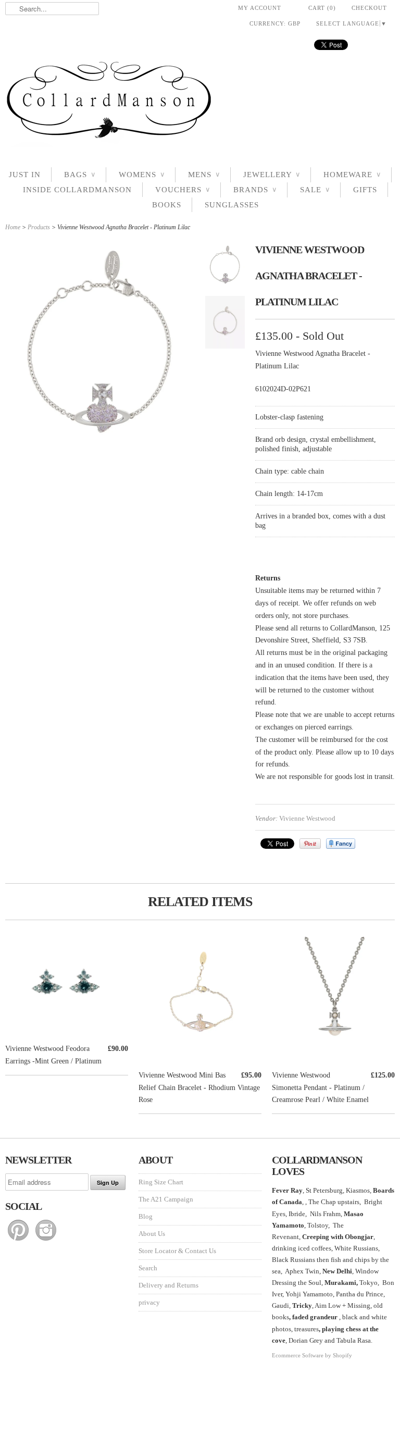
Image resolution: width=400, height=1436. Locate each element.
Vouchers (182, 189)
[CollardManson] (200, 103)
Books (166, 205)
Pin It (310, 843)
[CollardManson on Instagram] (46, 1241)
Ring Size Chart (161, 1182)
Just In (25, 174)
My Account (259, 8)
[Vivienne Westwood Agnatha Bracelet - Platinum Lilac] (225, 266)
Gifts (365, 189)
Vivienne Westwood (307, 818)
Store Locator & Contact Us (177, 1251)
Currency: (275, 23)
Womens (142, 174)
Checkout (369, 8)
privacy (149, 1302)
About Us (152, 1233)
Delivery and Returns (168, 1285)
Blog (146, 1216)
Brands (255, 189)
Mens (204, 174)
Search (148, 1268)
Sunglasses (232, 205)
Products (39, 227)
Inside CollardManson (77, 189)
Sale (315, 189)
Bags (79, 174)
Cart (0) (322, 8)
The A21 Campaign (166, 1199)
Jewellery (271, 174)
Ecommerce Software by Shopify (312, 1355)
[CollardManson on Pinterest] (19, 1241)
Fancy (340, 843)
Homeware (352, 174)
